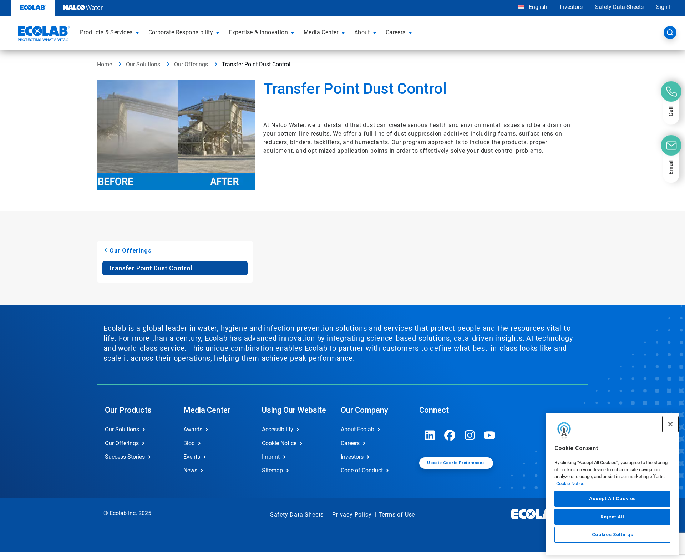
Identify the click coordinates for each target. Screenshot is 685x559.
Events (191, 456)
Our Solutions (143, 64)
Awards (192, 429)
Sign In (665, 7)
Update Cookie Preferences (456, 463)
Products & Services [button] (106, 32)
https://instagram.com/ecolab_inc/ (470, 435)
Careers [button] (396, 32)
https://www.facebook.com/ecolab (450, 435)
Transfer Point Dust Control (150, 268)
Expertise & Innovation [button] (258, 32)
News (190, 470)
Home (104, 64)
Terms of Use (397, 514)
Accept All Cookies (612, 498)
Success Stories (125, 456)
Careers (350, 443)
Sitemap (272, 470)
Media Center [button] (321, 32)
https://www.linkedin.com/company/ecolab (430, 435)
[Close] (670, 424)
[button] (138, 32)
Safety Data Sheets (619, 7)
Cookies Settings (612, 534)
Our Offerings (191, 64)
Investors (571, 7)
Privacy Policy (351, 514)
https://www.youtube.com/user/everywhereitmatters (490, 435)
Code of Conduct (362, 470)
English (537, 7)
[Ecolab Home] (42, 34)
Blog (189, 443)
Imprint (271, 456)
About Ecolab (357, 429)
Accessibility (277, 429)
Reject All (612, 516)
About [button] (362, 32)
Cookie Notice (570, 483)
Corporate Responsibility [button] (180, 32)
